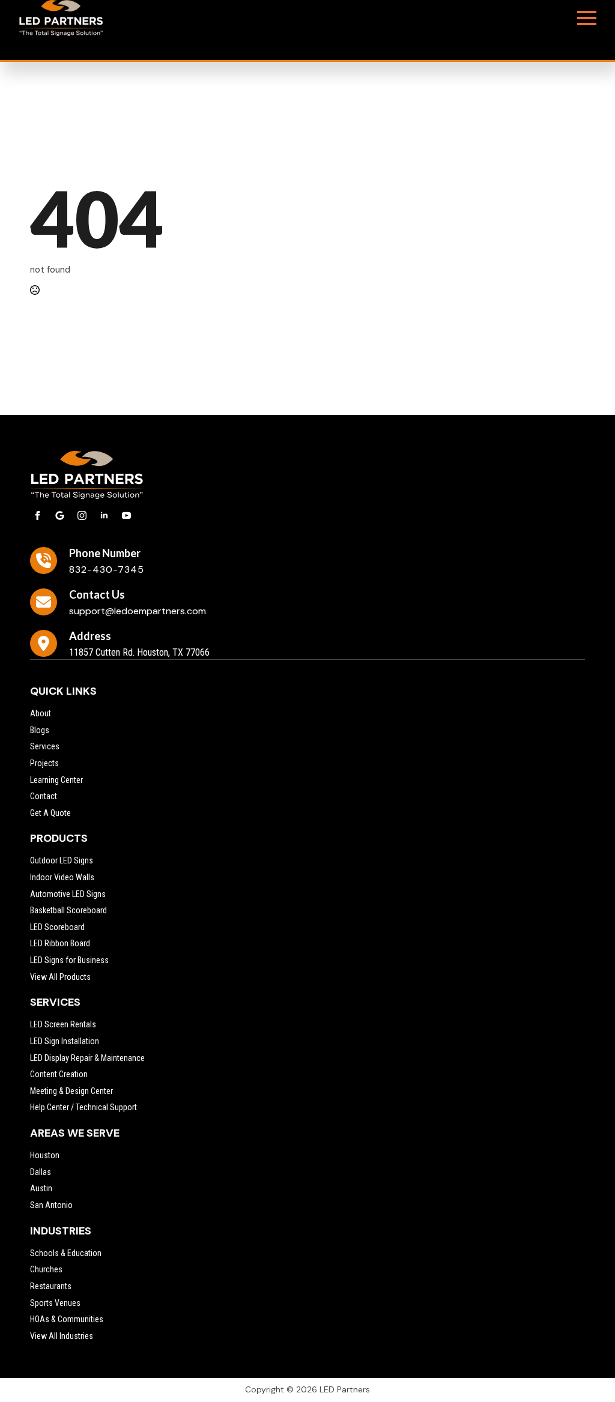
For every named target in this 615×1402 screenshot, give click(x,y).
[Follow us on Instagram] (81, 515)
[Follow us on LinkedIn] (104, 515)
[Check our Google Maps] (59, 515)
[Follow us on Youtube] (126, 515)
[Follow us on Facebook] (37, 515)
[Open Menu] (586, 18)
